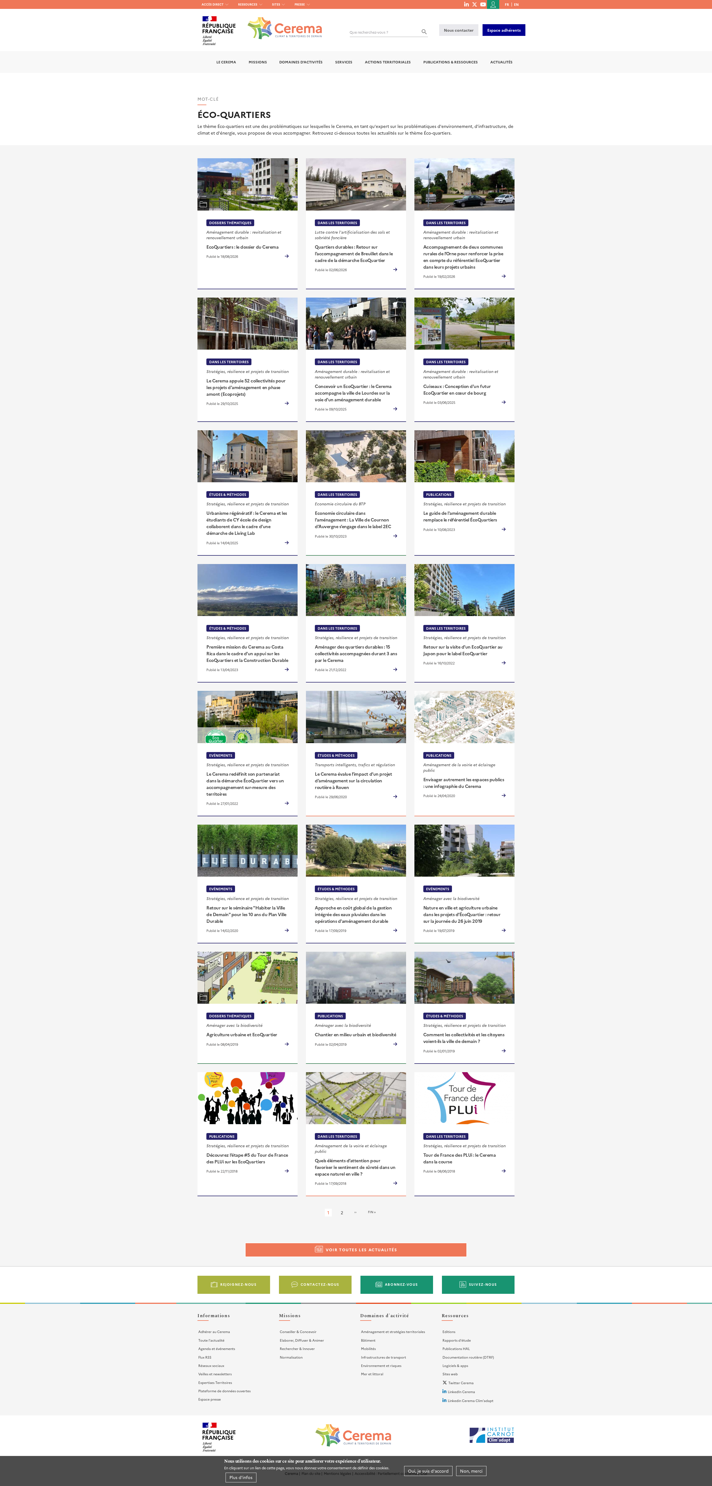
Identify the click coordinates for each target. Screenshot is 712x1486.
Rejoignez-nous (238, 1284)
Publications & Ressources (450, 62)
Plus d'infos (241, 1477)
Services (343, 62)
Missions (258, 62)
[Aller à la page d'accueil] (281, 24)
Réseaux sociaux (211, 1365)
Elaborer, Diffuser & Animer (302, 1340)
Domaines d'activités (301, 62)
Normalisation (291, 1357)
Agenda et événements (216, 1348)
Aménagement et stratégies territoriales (393, 1331)
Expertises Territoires (215, 1382)
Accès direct (213, 4)
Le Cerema (226, 62)
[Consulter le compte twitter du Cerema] (474, 4)
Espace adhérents (504, 30)
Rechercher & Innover (297, 1348)
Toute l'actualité (211, 1340)
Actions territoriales (388, 62)
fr (507, 4)
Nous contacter (459, 30)
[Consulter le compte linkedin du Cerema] (466, 4)
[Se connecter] (493, 4)
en (516, 4)
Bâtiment (368, 1340)
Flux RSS (204, 1357)
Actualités (501, 62)
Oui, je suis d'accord (428, 1471)
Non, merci (471, 1471)
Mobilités (368, 1348)
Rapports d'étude (456, 1340)
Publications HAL (456, 1348)
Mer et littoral (372, 1373)
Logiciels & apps (455, 1365)
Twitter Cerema (461, 1382)
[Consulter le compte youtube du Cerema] (483, 4)
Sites (276, 4)
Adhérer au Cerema (214, 1331)
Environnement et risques (381, 1365)
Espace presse (209, 1399)
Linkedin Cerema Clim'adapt (470, 1400)
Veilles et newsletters (215, 1373)
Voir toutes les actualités (361, 1249)
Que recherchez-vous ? (369, 32)
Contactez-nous (320, 1284)
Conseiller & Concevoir (298, 1331)
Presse (300, 4)
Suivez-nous (483, 1284)
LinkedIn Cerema (461, 1391)
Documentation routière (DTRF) (468, 1357)
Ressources (247, 4)
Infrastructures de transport (383, 1357)
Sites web (450, 1373)
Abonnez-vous (401, 1284)
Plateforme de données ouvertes (224, 1390)
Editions (448, 1331)
